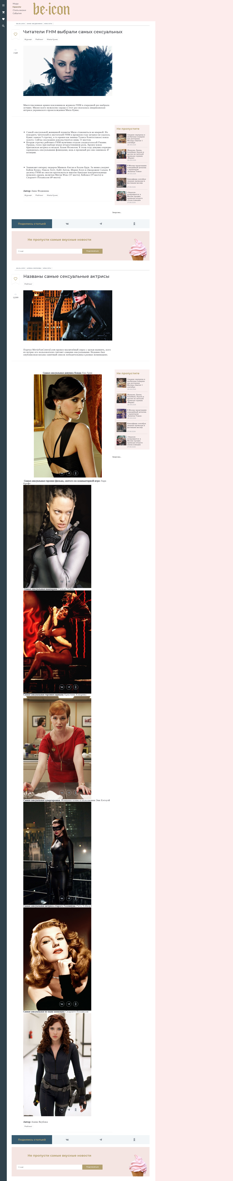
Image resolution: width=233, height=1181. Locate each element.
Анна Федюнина (34, 24)
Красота (17, 7)
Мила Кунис (52, 39)
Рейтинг (39, 39)
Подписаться (92, 251)
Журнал (28, 39)
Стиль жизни (19, 10)
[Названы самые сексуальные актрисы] (15, 279)
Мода (15, 4)
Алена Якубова (34, 268)
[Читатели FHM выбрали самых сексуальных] (15, 35)
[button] (3, 5)
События (17, 13)
